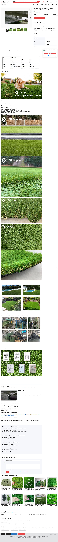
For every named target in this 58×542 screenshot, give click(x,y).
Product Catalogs (12, 512)
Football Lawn (9, 415)
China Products (16, 536)
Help (42, 4)
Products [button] (14, 1)
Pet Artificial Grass (12, 523)
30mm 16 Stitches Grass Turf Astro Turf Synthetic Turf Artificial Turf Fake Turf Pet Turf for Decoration (29, 505)
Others (2, 515)
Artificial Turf (16, 414)
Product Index (43, 536)
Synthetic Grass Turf (49, 527)
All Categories (4, 4)
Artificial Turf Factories (20, 527)
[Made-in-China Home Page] (5, 2)
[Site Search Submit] (38, 2)
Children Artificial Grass (20, 523)
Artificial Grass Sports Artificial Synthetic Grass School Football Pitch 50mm (17, 505)
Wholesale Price (34, 536)
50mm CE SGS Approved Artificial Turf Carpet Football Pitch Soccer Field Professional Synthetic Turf (40, 505)
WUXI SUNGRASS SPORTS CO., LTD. (40, 11)
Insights (47, 536)
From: (5, 460)
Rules (56, 4)
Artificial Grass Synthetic (41, 527)
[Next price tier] (57, 15)
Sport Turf (12, 415)
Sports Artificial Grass (34, 414)
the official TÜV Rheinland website (25, 387)
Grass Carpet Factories (5, 527)
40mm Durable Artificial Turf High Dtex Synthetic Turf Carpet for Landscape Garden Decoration (17, 489)
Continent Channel (39, 536)
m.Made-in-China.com (31, 537)
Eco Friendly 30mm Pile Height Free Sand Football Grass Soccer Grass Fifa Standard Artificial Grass (29, 489)
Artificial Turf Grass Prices (33, 527)
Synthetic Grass (12, 414)
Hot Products (11, 536)
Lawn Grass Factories (12, 527)
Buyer (37, 4)
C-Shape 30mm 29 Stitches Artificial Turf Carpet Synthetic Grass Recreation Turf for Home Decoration (52, 489)
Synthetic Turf (8, 414)
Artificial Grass (21, 414)
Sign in (56, 2)
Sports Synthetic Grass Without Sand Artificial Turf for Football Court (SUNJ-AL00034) (52, 505)
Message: (4, 464)
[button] (35, 1)
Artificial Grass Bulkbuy (22, 529)
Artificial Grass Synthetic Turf (5, 529)
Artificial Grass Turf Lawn (14, 529)
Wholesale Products (29, 536)
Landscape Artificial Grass (26, 414)
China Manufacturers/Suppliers (22, 536)
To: (5, 462)
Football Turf (4, 415)
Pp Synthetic (26, 527)
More (1, 531)
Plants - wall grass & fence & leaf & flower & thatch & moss (36, 514)
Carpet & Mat (45, 514)
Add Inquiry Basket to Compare (16, 33)
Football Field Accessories (18, 514)
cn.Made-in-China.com (37, 537)
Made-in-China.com (25, 537)
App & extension (47, 4)
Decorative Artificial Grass (5, 523)
